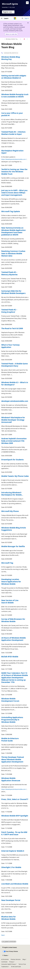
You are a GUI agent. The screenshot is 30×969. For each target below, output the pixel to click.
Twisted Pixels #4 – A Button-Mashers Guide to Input (13, 133)
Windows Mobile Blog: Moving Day (10, 58)
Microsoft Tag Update (10, 211)
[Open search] (22, 18)
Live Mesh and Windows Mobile (14, 884)
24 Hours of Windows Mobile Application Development (13, 639)
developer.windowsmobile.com (14, 401)
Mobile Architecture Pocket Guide (10, 739)
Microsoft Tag (7, 563)
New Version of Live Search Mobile (9, 601)
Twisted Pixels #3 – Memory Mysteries (9, 273)
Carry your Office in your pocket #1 (12, 114)
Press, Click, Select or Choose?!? (14, 799)
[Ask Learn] (24, 39)
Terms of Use (22, 964)
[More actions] (27, 39)
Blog (24, 959)
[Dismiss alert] (27, 2)
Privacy (11, 962)
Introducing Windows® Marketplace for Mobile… (12, 493)
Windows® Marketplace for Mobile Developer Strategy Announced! (13, 419)
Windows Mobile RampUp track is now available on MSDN (14, 95)
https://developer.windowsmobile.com (13, 159)
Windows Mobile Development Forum (10, 699)
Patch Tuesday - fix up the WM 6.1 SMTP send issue (14, 833)
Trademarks (4, 966)
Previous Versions (16, 959)
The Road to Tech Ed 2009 (12, 328)
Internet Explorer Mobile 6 (12, 851)
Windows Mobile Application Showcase (10, 779)
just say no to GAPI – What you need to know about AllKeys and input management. (14, 192)
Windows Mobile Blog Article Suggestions (13, 529)
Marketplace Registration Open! (12, 151)
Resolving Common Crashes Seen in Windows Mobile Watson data (13, 253)
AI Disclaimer (5, 959)
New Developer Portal (10, 900)
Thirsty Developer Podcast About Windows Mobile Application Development (12, 759)
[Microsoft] (15, 18)
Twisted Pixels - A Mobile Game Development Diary (14, 364)
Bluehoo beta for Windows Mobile (8, 917)
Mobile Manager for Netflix (13, 546)
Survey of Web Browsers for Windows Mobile (13, 620)
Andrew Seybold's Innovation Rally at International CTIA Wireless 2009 (14, 440)
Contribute (4, 962)
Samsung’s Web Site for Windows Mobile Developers (13, 292)
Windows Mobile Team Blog (13, 39)
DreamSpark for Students (12, 459)
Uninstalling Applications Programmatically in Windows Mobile (12, 719)
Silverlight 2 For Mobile (11, 867)
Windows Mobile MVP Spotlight (14, 816)
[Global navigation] (1, 18)
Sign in (27, 18)
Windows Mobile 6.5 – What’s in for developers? (14, 383)
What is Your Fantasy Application (10, 346)
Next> (3, 935)
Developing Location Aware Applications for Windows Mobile (11, 581)
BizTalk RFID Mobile (9, 656)
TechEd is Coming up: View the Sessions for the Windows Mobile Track (14, 171)
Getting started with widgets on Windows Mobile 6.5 (13, 76)
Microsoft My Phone (10, 511)
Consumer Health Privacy (8, 964)
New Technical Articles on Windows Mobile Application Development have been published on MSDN (13, 231)
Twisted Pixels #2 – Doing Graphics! (9, 310)
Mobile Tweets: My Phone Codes (15, 476)
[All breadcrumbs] (2, 39)
